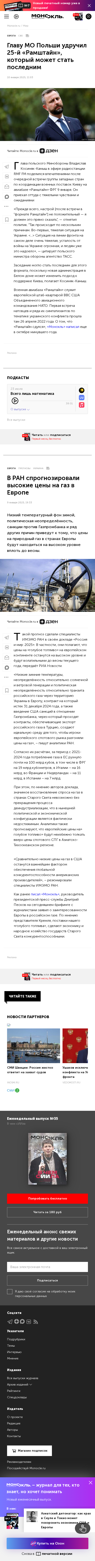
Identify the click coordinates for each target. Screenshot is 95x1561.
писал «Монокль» (45, 894)
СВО (20, 35)
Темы (11, 1346)
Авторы (12, 1430)
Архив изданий (18, 1384)
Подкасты (18, 378)
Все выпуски (16, 420)
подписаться (60, 435)
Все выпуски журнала (22, 1378)
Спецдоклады (17, 1397)
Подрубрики (16, 1339)
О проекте (15, 1417)
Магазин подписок (33, 1451)
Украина (38, 468)
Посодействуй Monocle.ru (26, 1468)
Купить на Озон (50, 1543)
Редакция (13, 1423)
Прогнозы (24, 468)
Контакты (14, 1436)
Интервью (14, 1352)
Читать (37, 435)
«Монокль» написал (63, 327)
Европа (11, 35)
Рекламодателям (19, 1462)
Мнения (12, 1358)
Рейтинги (13, 1391)
